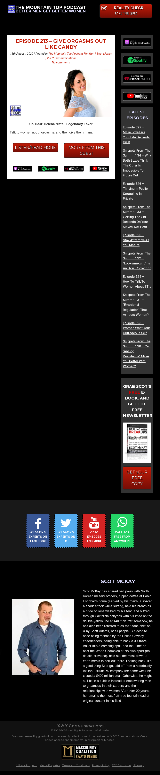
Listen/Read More (35, 147)
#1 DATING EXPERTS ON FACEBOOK (38, 537)
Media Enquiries (50, 765)
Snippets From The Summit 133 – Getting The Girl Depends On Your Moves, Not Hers (136, 217)
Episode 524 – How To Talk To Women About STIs (137, 281)
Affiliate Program (26, 765)
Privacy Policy (100, 765)
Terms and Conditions (76, 765)
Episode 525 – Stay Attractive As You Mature (136, 240)
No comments (61, 62)
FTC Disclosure (121, 765)
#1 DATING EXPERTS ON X (66, 537)
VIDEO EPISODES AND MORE (94, 537)
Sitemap (138, 765)
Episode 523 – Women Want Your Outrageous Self (136, 328)
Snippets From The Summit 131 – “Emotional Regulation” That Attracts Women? (136, 305)
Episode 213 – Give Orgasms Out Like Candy (61, 44)
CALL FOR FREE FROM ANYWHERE (122, 537)
